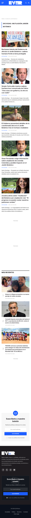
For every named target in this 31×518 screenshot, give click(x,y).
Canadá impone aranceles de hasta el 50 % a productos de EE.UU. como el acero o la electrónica (17, 321)
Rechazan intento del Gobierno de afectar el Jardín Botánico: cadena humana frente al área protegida (15, 51)
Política (13, 512)
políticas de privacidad (19, 437)
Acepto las (16, 437)
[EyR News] (15, 2)
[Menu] (3, 3)
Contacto (25, 512)
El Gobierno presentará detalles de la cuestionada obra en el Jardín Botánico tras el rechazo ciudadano (15, 125)
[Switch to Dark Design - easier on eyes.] (26, 3)
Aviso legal (16, 514)
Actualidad (7, 512)
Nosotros (19, 512)
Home (3, 18)
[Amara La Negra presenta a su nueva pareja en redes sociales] (15, 284)
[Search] (28, 3)
